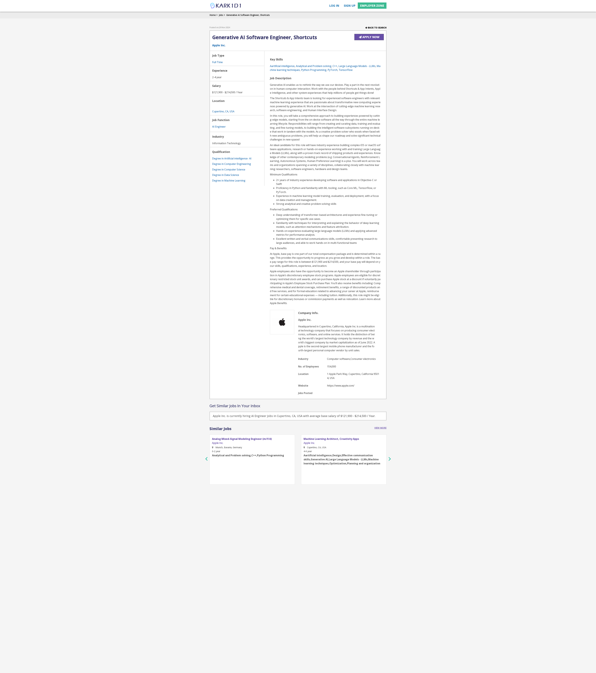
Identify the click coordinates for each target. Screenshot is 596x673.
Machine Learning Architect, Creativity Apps (239, 439)
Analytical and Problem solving (313, 66)
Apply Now (370, 37)
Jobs (221, 15)
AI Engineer (219, 126)
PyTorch (332, 70)
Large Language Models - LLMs (357, 66)
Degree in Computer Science (228, 169)
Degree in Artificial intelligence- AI (231, 158)
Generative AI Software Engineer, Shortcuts (248, 15)
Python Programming (313, 70)
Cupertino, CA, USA (223, 111)
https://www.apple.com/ (340, 385)
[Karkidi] (225, 6)
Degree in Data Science (225, 175)
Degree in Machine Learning (228, 180)
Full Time (217, 62)
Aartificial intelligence (282, 66)
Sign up (349, 5)
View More (380, 428)
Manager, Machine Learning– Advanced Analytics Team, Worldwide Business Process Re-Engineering (339, 440)
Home (213, 15)
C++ (335, 66)
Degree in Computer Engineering (231, 164)
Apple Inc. (219, 45)
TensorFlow (345, 70)
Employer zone (372, 5)
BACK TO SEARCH (376, 27)
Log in (334, 5)
